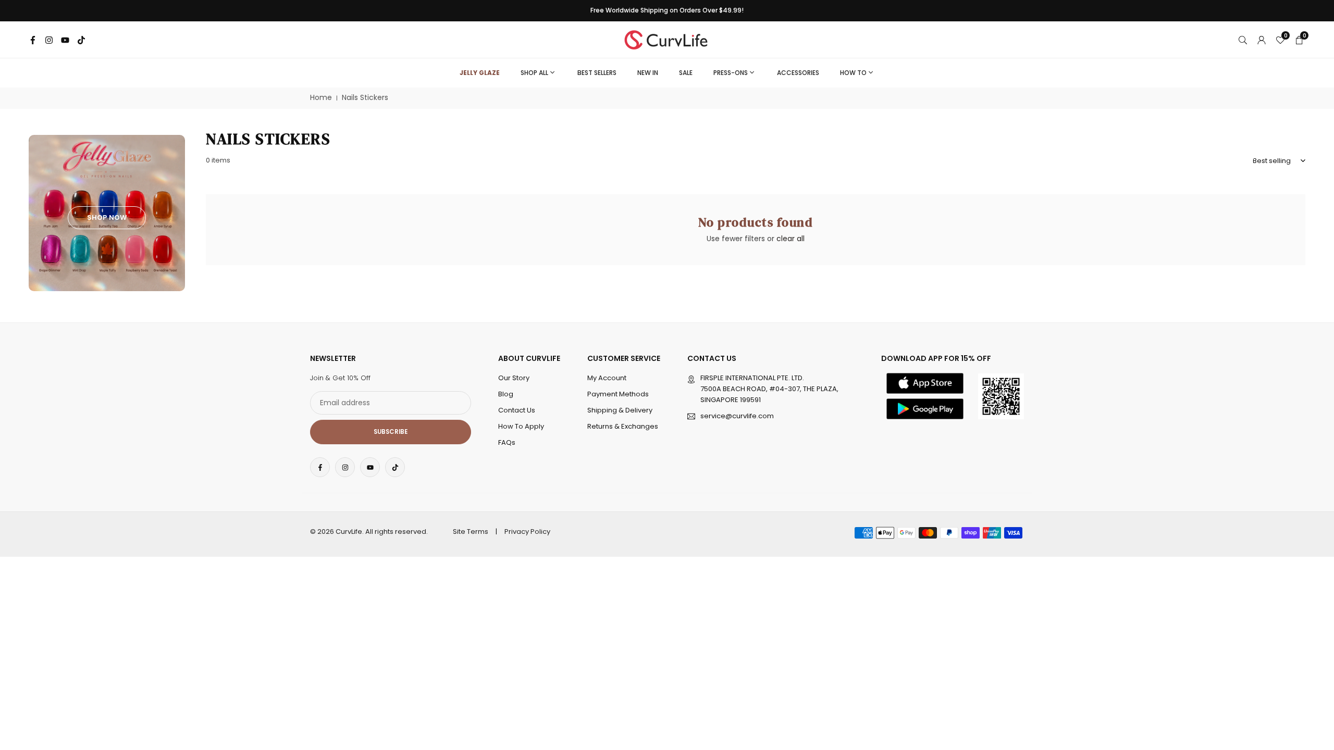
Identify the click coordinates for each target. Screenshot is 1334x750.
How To (853, 72)
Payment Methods (618, 394)
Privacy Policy (527, 531)
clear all (790, 238)
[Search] (1242, 40)
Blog (505, 394)
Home (321, 98)
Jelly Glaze (480, 72)
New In (647, 72)
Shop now (107, 217)
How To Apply (521, 426)
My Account (606, 378)
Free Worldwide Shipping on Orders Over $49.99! (667, 10)
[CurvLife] (668, 39)
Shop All (534, 72)
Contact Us (516, 410)
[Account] (1261, 40)
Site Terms (470, 531)
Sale (686, 72)
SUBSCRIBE (390, 432)
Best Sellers (596, 72)
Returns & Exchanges (622, 426)
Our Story (513, 378)
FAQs (506, 442)
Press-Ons (730, 72)
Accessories (798, 72)
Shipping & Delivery (619, 410)
